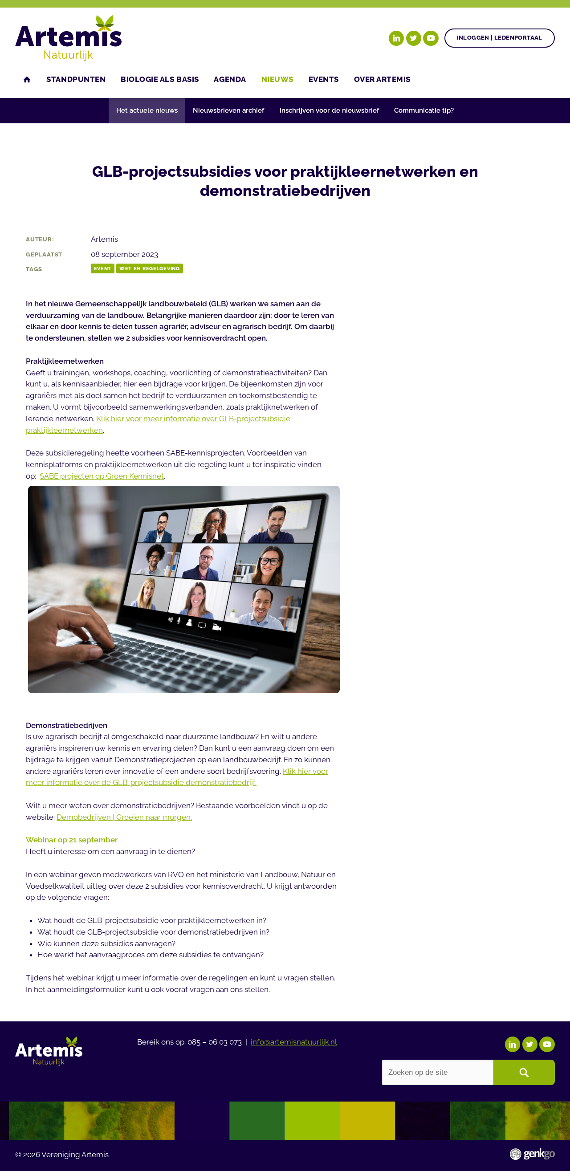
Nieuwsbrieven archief (228, 110)
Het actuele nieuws (147, 110)
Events (324, 79)
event (103, 268)
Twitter (413, 38)
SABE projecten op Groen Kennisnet (102, 476)
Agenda (230, 79)
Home (27, 79)
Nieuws (277, 79)
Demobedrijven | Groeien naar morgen (124, 817)
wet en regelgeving (149, 268)
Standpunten (76, 79)
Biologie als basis (160, 79)
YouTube (430, 38)
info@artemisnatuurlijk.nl (294, 1041)
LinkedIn (396, 38)
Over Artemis (382, 79)
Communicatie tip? (424, 110)
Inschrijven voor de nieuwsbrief (329, 110)
